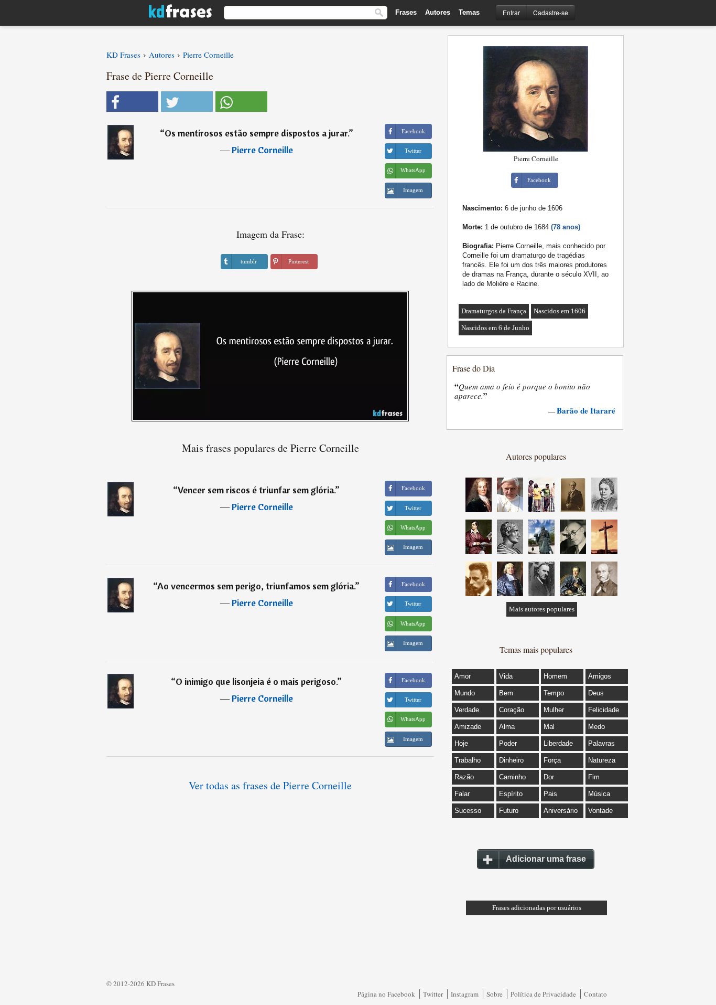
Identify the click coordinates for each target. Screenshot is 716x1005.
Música (599, 794)
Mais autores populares (541, 609)
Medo (596, 727)
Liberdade (558, 743)
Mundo (464, 693)
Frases (406, 12)
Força (552, 760)
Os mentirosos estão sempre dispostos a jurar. (257, 133)
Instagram (465, 994)
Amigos (599, 676)
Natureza (601, 760)
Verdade (466, 710)
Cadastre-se (550, 12)
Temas (469, 12)
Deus (596, 693)
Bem (506, 693)
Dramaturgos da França (493, 311)
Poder (508, 743)
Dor (549, 777)
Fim (594, 777)
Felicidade (603, 710)
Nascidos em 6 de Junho (495, 328)
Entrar (511, 12)
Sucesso (467, 810)
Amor (462, 676)
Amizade (467, 727)
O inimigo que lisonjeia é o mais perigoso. (256, 681)
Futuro (508, 810)
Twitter (433, 994)
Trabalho (467, 760)
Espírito (511, 794)
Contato (595, 994)
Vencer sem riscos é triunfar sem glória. (256, 490)
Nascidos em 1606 (559, 311)
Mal (549, 727)
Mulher (554, 710)
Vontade (600, 810)
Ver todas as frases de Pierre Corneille (270, 785)
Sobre (494, 994)
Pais (550, 794)
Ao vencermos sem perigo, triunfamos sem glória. (256, 586)
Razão (464, 777)
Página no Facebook (386, 994)
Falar (462, 794)
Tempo (554, 693)
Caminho (512, 777)
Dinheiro (511, 760)
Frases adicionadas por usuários (536, 908)
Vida (506, 676)
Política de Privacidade (543, 994)
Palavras (601, 743)
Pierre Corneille (262, 150)
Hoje (461, 743)
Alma (507, 727)
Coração (511, 710)
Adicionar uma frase (546, 858)
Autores (437, 12)
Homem (555, 676)
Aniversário (561, 810)
